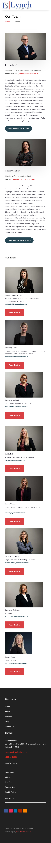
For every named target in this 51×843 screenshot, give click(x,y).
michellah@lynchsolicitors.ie (17, 563)
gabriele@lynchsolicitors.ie (16, 304)
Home (7, 707)
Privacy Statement (12, 787)
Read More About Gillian (19, 240)
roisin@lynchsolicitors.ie (15, 460)
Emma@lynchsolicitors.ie (15, 513)
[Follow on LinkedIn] (15, 811)
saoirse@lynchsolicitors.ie (16, 663)
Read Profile (14, 313)
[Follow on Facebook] (6, 811)
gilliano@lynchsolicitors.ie (24, 179)
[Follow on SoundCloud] (25, 811)
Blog (7, 722)
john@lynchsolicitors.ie (28, 74)
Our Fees (8, 782)
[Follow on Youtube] (20, 811)
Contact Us (9, 727)
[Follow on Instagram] (11, 811)
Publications (9, 772)
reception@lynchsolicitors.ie (16, 406)
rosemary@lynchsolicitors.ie (16, 357)
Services (8, 717)
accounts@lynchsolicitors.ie (16, 616)
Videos (7, 777)
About (7, 712)
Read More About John (18, 129)
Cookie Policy (10, 792)
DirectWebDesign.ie (23, 832)
